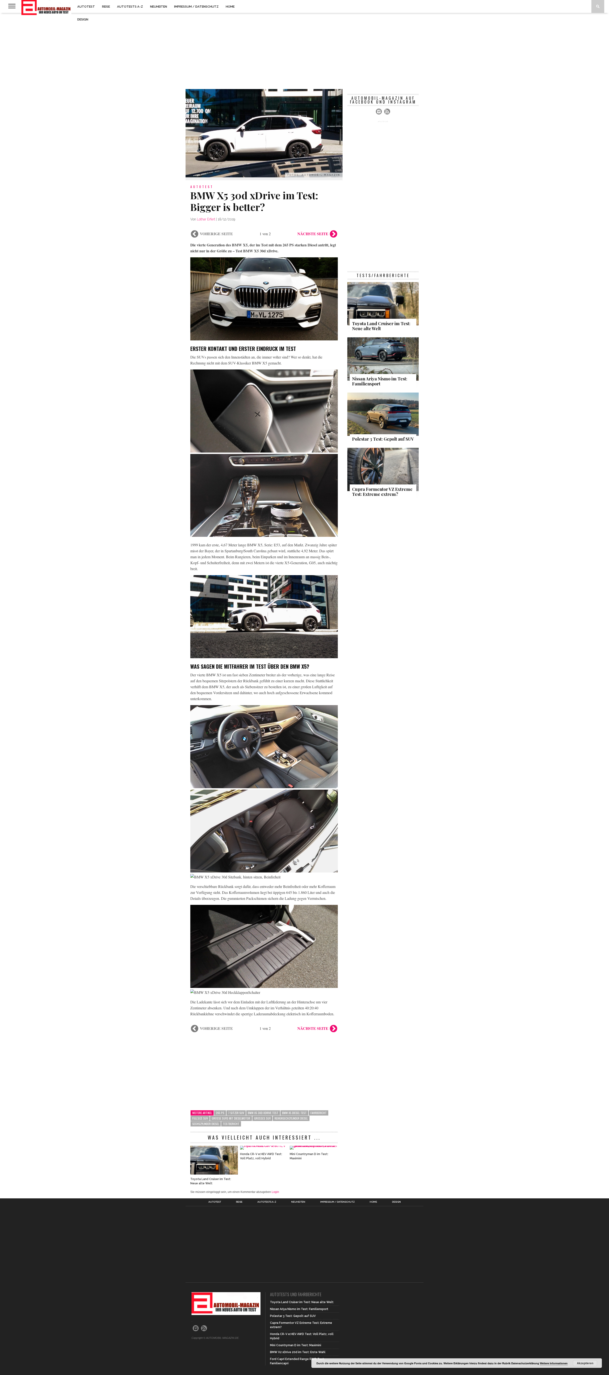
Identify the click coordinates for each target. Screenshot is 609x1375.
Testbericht (231, 1124)
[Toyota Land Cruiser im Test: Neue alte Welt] (214, 1173)
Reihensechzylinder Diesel (291, 1118)
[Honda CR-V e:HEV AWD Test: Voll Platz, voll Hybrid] (264, 1146)
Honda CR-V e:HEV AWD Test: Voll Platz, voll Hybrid (261, 1156)
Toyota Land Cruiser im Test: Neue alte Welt (210, 1181)
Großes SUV (262, 1118)
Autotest (86, 6)
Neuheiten (158, 6)
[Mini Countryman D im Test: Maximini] (313, 1146)
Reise (106, 6)
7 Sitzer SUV (236, 1113)
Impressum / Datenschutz (196, 6)
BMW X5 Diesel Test (294, 1113)
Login (275, 1192)
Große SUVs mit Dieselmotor (231, 1118)
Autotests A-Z (130, 6)
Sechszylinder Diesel (205, 1124)
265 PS (220, 1113)
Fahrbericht (318, 1113)
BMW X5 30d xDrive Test (263, 1113)
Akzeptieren (585, 1363)
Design (82, 19)
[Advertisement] (304, 51)
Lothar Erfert (206, 219)
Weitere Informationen (554, 1363)
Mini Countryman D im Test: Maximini (309, 1156)
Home (230, 6)
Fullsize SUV (200, 1118)
